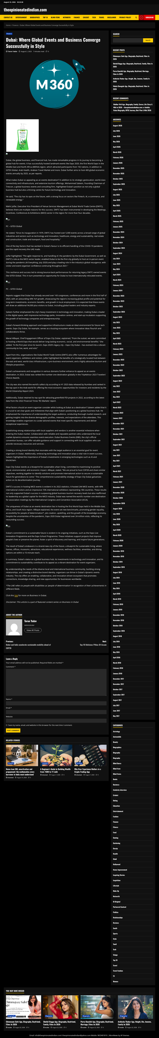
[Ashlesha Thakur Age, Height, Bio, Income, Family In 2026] (135, 1007)
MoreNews (113, 1035)
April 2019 (116, 593)
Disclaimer (111, 17)
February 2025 (118, 221)
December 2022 (118, 359)
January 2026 (117, 163)
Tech (94, 17)
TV (114, 976)
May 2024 (116, 269)
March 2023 (117, 343)
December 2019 (118, 551)
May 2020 (116, 524)
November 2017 (118, 684)
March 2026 (117, 152)
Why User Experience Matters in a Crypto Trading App (87, 770)
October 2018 (117, 625)
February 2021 (118, 476)
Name (9, 699)
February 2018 (118, 668)
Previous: (28, 644)
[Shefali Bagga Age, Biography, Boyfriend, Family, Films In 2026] (60, 1007)
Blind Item (116, 768)
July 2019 (116, 577)
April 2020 (116, 530)
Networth (67, 17)
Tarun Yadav (12, 51)
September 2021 (119, 439)
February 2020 (118, 540)
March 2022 (117, 407)
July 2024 (116, 258)
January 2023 (117, 354)
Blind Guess (117, 763)
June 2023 (116, 327)
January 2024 (117, 290)
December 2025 (118, 168)
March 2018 (117, 662)
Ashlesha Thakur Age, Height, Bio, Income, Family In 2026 (134, 1023)
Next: (93, 643)
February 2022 (118, 412)
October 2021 (117, 434)
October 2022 (118, 370)
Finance (77, 17)
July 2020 (116, 514)
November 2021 (118, 428)
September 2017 (118, 694)
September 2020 (119, 503)
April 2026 (116, 147)
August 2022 (117, 381)
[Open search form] (136, 17)
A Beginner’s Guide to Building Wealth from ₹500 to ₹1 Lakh (55, 770)
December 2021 (118, 423)
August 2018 (117, 636)
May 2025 (116, 205)
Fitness (115, 827)
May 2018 (116, 652)
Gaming (115, 837)
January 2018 (117, 673)
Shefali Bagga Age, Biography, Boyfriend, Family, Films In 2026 (59, 1023)
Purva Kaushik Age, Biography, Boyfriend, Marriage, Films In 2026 (97, 1023)
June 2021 (116, 455)
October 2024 (118, 242)
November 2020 (118, 492)
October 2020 (118, 498)
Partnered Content (119, 907)
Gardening (116, 843)
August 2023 (117, 317)
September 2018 (119, 631)
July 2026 (116, 131)
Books (115, 779)
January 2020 (117, 545)
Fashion (115, 816)
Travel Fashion (118, 970)
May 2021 (116, 460)
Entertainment (21, 17)
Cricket (86, 17)
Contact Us (8, 17)
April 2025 (116, 210)
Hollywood (116, 864)
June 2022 (116, 391)
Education (116, 806)
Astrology (116, 731)
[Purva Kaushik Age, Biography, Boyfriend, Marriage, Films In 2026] (98, 1007)
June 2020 (116, 519)
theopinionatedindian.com (25, 9)
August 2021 (117, 444)
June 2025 (116, 200)
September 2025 (119, 184)
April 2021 (116, 466)
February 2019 (118, 604)
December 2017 (118, 678)
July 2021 (116, 450)
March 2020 (117, 535)
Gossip (115, 848)
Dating (115, 800)
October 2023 (118, 306)
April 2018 (116, 657)
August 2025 (117, 189)
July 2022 (116, 386)
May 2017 (116, 716)
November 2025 (118, 173)
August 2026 (117, 125)
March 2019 (117, 599)
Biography (116, 752)
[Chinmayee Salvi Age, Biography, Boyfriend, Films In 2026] (23, 1007)
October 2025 (118, 178)
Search (116, 34)
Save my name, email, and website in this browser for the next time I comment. (40, 725)
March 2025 (117, 216)
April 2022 (116, 402)
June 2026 (116, 136)
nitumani (11, 777)
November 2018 (118, 620)
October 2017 (117, 689)
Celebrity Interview (120, 790)
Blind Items (55, 17)
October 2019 (118, 561)
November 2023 (118, 301)
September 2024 (119, 248)
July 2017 (116, 705)
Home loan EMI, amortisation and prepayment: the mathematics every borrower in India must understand (20, 772)
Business (116, 784)
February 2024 (118, 285)
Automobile (117, 736)
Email (9, 708)
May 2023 (116, 333)
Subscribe (150, 17)
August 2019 (117, 572)
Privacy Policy (125, 17)
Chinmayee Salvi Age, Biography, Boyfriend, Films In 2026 (23, 1023)
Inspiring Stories (119, 875)
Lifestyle (116, 885)
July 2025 (116, 194)
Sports (115, 933)
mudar (10, 1027)
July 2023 (116, 322)
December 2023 (118, 295)
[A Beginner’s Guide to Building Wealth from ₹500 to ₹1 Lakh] (56, 755)
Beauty (115, 742)
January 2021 (117, 482)
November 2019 (118, 556)
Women (115, 981)
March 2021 (117, 471)
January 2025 (117, 226)
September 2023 (119, 311)
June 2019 (116, 583)
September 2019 (119, 567)
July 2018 (116, 641)
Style (115, 939)
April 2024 (116, 274)
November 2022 (118, 365)
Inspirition (116, 880)
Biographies (35, 17)
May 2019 (116, 588)
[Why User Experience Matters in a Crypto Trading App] (90, 755)
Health (115, 853)
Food (114, 832)
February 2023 (118, 349)
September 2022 (119, 375)
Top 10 (45, 17)
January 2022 (117, 418)
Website (9, 716)
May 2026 (116, 141)
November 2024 (118, 237)
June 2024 (116, 264)
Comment (10, 667)
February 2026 (118, 157)
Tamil (115, 944)
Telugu (115, 955)
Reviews (116, 923)
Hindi (115, 859)
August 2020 (117, 508)
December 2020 (118, 487)
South (115, 928)
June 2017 (116, 710)
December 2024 (118, 232)
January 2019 (117, 609)
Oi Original (116, 901)
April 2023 (116, 338)
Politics (115, 912)
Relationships (118, 917)
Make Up (116, 891)
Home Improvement (120, 869)
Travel (101, 17)
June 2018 (116, 647)
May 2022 (116, 397)
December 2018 (118, 615)
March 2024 (117, 280)
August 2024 (117, 253)
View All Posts (33, 630)
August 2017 (117, 700)
